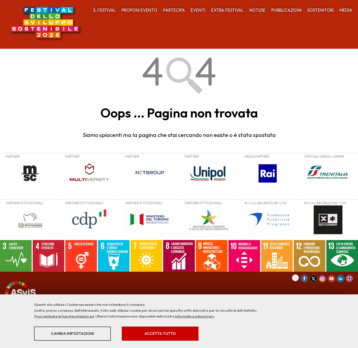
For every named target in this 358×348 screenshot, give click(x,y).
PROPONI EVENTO (139, 10)
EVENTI (198, 10)
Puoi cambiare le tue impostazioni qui (64, 316)
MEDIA (345, 10)
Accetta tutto (160, 333)
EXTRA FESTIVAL (227, 10)
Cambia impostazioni (72, 333)
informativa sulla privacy (195, 316)
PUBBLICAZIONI (286, 10)
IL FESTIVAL (104, 10)
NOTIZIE (257, 10)
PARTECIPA (174, 10)
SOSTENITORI (320, 10)
